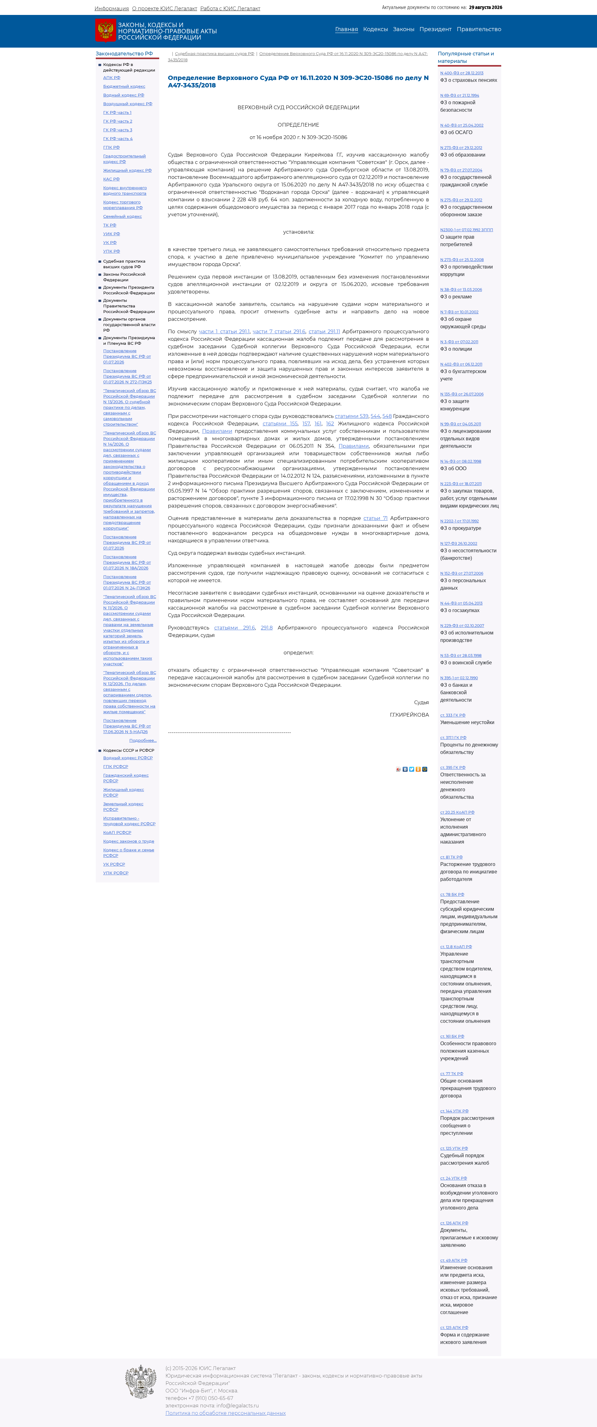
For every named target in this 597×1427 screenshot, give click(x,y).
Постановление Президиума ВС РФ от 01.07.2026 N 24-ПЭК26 (127, 582)
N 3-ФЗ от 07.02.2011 (459, 341)
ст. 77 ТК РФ (451, 1073)
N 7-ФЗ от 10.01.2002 (459, 312)
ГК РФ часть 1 (117, 112)
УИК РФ (111, 233)
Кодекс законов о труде (128, 841)
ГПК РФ (111, 147)
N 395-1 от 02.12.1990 (459, 678)
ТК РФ (109, 224)
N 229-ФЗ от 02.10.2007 (462, 625)
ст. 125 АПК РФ (454, 1327)
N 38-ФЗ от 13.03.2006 (461, 289)
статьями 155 (280, 424)
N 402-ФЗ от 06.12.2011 (461, 364)
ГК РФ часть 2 (117, 121)
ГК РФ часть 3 (117, 129)
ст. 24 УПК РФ (453, 1178)
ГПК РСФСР (115, 766)
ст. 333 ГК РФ (452, 715)
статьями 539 (351, 416)
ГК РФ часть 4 (118, 138)
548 (387, 416)
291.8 (267, 628)
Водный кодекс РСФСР (128, 757)
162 (330, 424)
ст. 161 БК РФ (452, 1036)
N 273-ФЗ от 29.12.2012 (461, 147)
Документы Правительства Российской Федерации (129, 306)
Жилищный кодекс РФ (127, 170)
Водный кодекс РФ (123, 94)
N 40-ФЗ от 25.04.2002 (462, 125)
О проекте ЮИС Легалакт (164, 9)
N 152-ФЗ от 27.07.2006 (461, 573)
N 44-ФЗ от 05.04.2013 (461, 603)
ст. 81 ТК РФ (451, 857)
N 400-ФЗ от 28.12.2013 (462, 73)
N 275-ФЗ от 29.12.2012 (461, 200)
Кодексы (375, 29)
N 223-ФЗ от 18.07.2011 (461, 483)
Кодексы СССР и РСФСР (128, 750)
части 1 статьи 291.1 (224, 332)
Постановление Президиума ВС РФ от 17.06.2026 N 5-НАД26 (127, 726)
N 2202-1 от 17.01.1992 (459, 521)
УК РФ (110, 242)
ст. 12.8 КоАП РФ (456, 946)
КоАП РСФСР (117, 832)
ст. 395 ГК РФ (452, 767)
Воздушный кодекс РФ (127, 103)
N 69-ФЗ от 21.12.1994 (459, 95)
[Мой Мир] (425, 767)
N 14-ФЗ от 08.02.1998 (460, 461)
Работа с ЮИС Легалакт (230, 9)
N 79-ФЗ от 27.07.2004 (461, 170)
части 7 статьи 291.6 (279, 332)
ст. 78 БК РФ (452, 894)
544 (375, 416)
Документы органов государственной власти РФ (129, 324)
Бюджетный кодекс (124, 86)
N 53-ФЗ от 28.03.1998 (461, 655)
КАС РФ (111, 178)
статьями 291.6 (234, 628)
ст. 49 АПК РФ (453, 1260)
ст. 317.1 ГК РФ (453, 737)
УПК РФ (111, 251)
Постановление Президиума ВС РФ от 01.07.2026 (127, 356)
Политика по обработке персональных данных (225, 1413)
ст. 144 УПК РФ (454, 1111)
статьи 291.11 (324, 332)
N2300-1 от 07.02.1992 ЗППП (466, 229)
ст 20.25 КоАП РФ (457, 812)
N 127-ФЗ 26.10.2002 (458, 543)
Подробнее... (143, 740)
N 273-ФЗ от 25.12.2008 (462, 259)
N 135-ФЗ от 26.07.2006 (462, 394)
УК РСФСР (114, 864)
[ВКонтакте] (405, 767)
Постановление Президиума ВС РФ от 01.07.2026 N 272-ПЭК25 (127, 376)
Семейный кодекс (122, 216)
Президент (435, 29)
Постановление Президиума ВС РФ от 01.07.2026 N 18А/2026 (127, 562)
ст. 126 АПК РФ (454, 1223)
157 (306, 424)
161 (318, 424)
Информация (112, 9)
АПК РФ (111, 77)
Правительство (479, 29)
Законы (403, 29)
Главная (346, 29)
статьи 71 (375, 518)
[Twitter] (412, 767)
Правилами (217, 431)
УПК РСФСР (115, 872)
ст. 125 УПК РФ (454, 1148)
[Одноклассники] (418, 767)
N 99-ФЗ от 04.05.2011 (460, 424)
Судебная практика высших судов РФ (214, 53)
